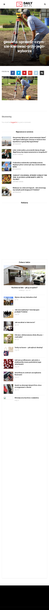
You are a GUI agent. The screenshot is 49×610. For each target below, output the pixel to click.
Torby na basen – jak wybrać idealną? (29, 347)
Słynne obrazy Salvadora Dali (26, 297)
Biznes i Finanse (18, 154)
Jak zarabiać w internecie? (25, 322)
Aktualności (17, 144)
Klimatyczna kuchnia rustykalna (27, 398)
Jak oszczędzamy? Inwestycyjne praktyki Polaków (27, 311)
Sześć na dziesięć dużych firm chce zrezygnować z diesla (28, 386)
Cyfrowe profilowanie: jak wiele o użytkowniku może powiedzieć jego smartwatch (28, 362)
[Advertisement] (24, 231)
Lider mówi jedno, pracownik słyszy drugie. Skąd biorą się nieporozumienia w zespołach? (30, 151)
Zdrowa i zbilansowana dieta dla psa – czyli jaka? (29, 336)
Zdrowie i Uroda (18, 181)
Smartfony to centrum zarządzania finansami (28, 374)
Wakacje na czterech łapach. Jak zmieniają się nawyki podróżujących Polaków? (29, 189)
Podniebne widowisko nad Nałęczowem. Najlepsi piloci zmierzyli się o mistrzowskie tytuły (29, 165)
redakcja (21, 290)
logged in (14, 122)
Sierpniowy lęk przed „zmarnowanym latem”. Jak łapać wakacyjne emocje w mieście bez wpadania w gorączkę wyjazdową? (29, 139)
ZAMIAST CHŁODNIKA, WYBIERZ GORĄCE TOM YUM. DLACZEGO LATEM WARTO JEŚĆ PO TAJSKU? (30, 177)
